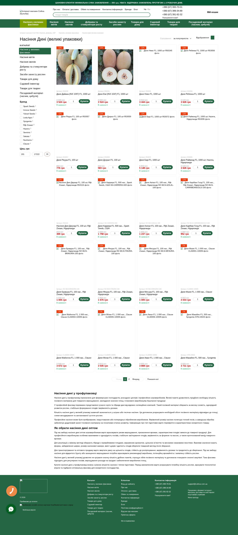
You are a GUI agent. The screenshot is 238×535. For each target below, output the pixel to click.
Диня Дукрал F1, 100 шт (109, 160)
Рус (149, 9)
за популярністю (181, 38)
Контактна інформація (112, 9)
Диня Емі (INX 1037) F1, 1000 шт (113, 94)
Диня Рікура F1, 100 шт (67, 160)
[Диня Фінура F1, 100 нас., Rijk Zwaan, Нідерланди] (115, 265)
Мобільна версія (29, 510)
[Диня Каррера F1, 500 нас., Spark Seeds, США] (115, 199)
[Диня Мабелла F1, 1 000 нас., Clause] (74, 330)
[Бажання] (189, 12)
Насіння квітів (54, 23)
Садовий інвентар (155, 23)
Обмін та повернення (90, 9)
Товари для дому (137, 23)
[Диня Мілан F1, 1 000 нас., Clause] (115, 330)
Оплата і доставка (70, 9)
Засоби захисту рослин (117, 23)
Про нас (56, 9)
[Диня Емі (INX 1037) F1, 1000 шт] (115, 67)
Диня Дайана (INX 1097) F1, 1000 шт (73, 94)
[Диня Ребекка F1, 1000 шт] (198, 67)
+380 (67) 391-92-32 (172, 14)
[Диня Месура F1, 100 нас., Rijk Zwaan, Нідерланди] (157, 265)
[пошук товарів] (148, 15)
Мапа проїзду (193, 498)
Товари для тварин (173, 23)
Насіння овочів (69, 23)
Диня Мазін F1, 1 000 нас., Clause (196, 292)
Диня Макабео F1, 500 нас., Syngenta (198, 358)
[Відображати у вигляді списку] (216, 37)
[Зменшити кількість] (70, 101)
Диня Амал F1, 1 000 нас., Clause (154, 358)
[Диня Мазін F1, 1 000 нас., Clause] (198, 265)
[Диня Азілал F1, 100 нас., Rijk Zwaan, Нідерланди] (157, 199)
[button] (236, 3)
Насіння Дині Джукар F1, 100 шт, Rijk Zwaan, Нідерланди (73, 227)
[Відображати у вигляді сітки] (212, 37)
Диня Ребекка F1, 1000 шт (193, 94)
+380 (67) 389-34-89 (172, 11)
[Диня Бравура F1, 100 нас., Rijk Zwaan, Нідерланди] (74, 265)
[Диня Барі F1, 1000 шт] (157, 133)
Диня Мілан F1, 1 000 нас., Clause (114, 358)
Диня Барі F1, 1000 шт (149, 160)
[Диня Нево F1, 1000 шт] (157, 67)
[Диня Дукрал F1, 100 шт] (115, 133)
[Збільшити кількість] (77, 101)
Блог (136, 9)
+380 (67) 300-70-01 (172, 7)
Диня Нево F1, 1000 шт (150, 94)
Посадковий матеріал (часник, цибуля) (201, 23)
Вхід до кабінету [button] (128, 484)
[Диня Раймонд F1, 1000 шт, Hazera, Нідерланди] (198, 133)
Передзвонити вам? (170, 18)
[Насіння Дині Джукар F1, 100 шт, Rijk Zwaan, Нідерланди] (74, 199)
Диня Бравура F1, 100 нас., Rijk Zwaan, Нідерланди (71, 293)
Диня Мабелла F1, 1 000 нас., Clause (73, 358)
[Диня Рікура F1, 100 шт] (74, 133)
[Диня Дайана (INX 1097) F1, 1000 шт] (74, 67)
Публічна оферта (128, 515)
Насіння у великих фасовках (33, 23)
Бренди (128, 9)
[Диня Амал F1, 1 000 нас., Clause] (157, 330)
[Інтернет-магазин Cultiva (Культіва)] (33, 486)
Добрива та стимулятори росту (91, 23)
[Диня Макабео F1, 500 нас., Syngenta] (198, 330)
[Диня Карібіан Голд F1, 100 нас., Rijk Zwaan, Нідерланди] (198, 199)
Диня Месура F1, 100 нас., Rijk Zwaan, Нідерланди (153, 293)
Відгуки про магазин (129, 511)
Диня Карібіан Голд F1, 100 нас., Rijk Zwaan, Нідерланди (198, 227)
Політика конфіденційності (132, 508)
